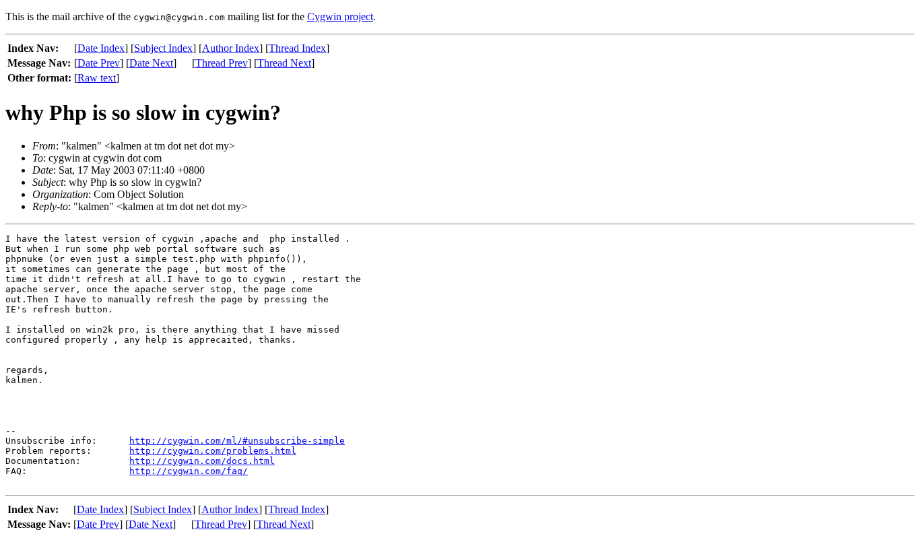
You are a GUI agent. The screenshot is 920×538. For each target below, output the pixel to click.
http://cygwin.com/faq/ (188, 471)
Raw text (96, 77)
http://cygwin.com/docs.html (202, 461)
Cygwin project (340, 16)
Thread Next (284, 63)
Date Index (101, 48)
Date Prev (98, 63)
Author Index (230, 48)
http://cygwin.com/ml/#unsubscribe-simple (237, 441)
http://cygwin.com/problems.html (212, 451)
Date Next (151, 63)
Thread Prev (221, 63)
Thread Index (297, 48)
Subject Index (163, 48)
